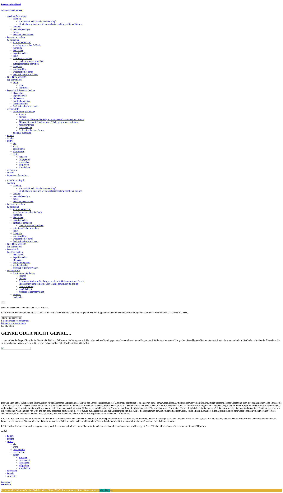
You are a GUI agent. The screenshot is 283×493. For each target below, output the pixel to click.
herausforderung (26, 286)
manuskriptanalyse (21, 196)
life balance (18, 260)
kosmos (22, 276)
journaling (17, 215)
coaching (17, 185)
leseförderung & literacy (24, 273)
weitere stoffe (13, 270)
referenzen (12, 470)
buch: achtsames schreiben (31, 225)
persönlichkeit (25, 289)
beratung (17, 193)
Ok (101, 490)
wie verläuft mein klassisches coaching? (37, 188)
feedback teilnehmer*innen (25, 241)
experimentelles (20, 220)
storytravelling (19, 236)
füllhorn (22, 278)
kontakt (10, 473)
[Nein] (111, 490)
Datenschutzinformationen (13, 323)
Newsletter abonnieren (11, 318)
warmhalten (24, 468)
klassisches (18, 217)
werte (15, 447)
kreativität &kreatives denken (15, 250)
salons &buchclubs (17, 295)
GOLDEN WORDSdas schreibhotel (16, 245)
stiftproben (24, 465)
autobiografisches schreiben (26, 228)
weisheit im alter (20, 265)
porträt (10, 441)
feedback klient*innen (23, 201)
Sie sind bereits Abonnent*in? (15, 320)
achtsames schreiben (22, 223)
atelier (16, 454)
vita (14, 444)
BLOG (10, 436)
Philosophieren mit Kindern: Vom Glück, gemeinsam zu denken (48, 284)
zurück (4, 431)
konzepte (23, 457)
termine (10, 439)
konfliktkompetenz (21, 262)
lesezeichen (24, 462)
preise (15, 199)
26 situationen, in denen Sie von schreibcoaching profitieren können (50, 191)
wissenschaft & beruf (23, 238)
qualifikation (19, 449)
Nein (107, 490)
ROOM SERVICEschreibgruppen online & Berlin (27, 210)
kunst (15, 230)
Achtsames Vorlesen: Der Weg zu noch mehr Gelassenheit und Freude (51, 281)
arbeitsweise (18, 452)
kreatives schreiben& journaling (16, 205)
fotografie (17, 233)
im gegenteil (24, 460)
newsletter (12, 476)
